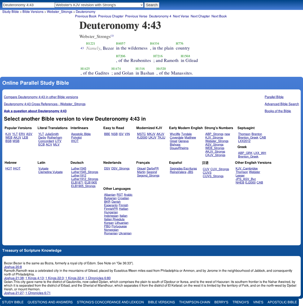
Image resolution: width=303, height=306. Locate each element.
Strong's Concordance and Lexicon (110, 302)
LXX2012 (244, 141)
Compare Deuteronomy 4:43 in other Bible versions (41, 97)
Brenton (256, 134)
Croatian (123, 198)
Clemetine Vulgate (50, 172)
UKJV (152, 137)
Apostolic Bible (282, 302)
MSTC (141, 134)
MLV (56, 144)
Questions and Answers (50, 302)
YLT (15, 134)
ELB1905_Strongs (83, 186)
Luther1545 (78, 168)
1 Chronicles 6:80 (98, 278)
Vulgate (43, 168)
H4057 (120, 43)
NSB (114, 134)
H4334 (154, 43)
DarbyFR (153, 168)
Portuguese (119, 226)
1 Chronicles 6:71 (38, 293)
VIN (127, 134)
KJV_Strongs (214, 137)
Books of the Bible (278, 111)
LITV (58, 141)
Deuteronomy (85, 11)
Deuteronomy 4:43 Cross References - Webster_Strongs (45, 104)
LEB (25, 137)
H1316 (140, 68)
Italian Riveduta (114, 219)
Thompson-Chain (194, 302)
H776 (179, 43)
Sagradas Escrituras (183, 168)
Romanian (111, 233)
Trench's (241, 302)
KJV (8, 134)
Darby (42, 137)
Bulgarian (110, 198)
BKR (107, 201)
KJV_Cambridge (247, 168)
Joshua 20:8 (13, 267)
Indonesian (111, 215)
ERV (22, 134)
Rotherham (54, 137)
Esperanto (111, 205)
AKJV (17, 137)
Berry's (221, 302)
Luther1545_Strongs (84, 172)
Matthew (190, 137)
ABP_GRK (245, 153)
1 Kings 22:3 (54, 278)
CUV (206, 169)
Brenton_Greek (248, 137)
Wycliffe (175, 134)
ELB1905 (91, 182)
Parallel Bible (274, 97)
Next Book (219, 16)
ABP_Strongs (214, 134)
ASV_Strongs (214, 144)
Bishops (175, 144)
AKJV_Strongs (215, 151)
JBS (190, 172)
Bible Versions (32, 11)
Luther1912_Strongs (84, 179)
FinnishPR (111, 208)
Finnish (123, 205)
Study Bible (10, 11)
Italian (123, 215)
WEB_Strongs (214, 148)
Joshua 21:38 (14, 278)
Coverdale (176, 137)
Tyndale (186, 134)
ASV (29, 134)
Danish (116, 201)
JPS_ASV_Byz (246, 179)
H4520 (161, 68)
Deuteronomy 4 (160, 16)
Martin (141, 172)
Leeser (240, 175)
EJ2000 (250, 182)
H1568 (185, 56)
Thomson (244, 134)
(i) (112, 35)
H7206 (120, 56)
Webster (254, 172)
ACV (49, 144)
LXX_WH (260, 153)
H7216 (158, 56)
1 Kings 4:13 (34, 278)
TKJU (161, 137)
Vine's (258, 302)
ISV (121, 134)
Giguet (141, 168)
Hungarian (111, 212)
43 (82, 48)
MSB (16, 141)
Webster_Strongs (59, 11)
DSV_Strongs (120, 168)
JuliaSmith (52, 134)
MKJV (151, 134)
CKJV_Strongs (215, 155)
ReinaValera (178, 172)
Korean (109, 222)
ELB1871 (77, 182)
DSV (107, 168)
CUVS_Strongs (213, 176)
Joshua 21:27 (14, 293)
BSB (8, 141)
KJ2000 (142, 137)
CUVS (207, 172)
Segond (152, 172)
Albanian (110, 194)
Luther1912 (78, 175)
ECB (41, 144)
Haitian (123, 208)
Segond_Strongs (148, 175)
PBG (107, 226)
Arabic (128, 194)
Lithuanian (121, 222)
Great (173, 141)
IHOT (75, 141)
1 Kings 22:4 (74, 278)
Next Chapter (200, 16)
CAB (263, 137)
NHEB (240, 182)
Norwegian (111, 229)
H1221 (90, 43)
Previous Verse (136, 16)
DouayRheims (179, 148)
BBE (107, 134)
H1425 (85, 68)
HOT (8, 168)
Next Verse (181, 16)
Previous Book (85, 16)
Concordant (46, 141)
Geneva (183, 141)
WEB (8, 137)
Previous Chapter (110, 16)
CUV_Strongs (219, 169)
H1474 (116, 68)
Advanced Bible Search (282, 104)
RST (120, 194)
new (227, 134)
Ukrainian (125, 233)
